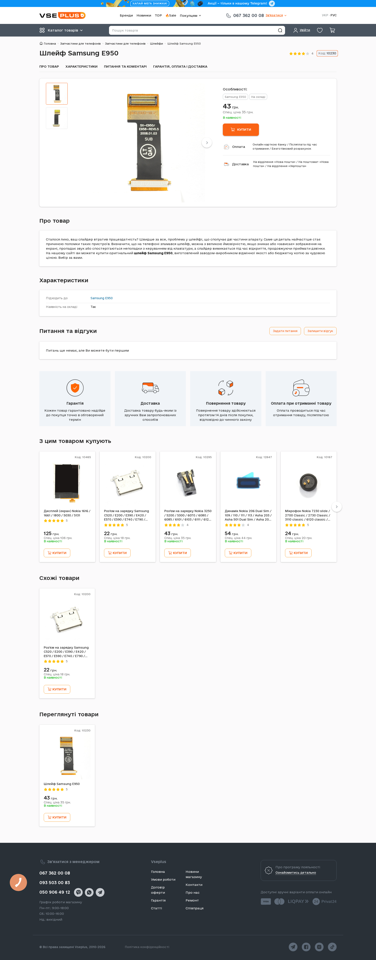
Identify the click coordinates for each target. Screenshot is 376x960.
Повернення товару (226, 403)
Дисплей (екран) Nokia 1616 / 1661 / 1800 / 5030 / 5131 (67, 513)
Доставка (240, 164)
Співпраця (194, 908)
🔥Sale (170, 15)
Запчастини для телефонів (80, 43)
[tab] (57, 94)
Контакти (194, 885)
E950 (109, 298)
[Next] (207, 142)
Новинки (143, 15)
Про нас (193, 892)
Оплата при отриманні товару (301, 403)
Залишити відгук (320, 331)
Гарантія (75, 403)
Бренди (126, 15)
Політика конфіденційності (147, 947)
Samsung (97, 298)
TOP (158, 15)
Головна (50, 43)
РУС (334, 15)
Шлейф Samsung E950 (62, 784)
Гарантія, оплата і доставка (180, 66)
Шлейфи (156, 43)
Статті (156, 908)
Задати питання (285, 331)
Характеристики (81, 66)
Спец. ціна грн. (238, 112)
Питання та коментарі (125, 66)
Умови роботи (163, 879)
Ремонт (192, 900)
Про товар (49, 66)
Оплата (238, 147)
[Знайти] (280, 30)
